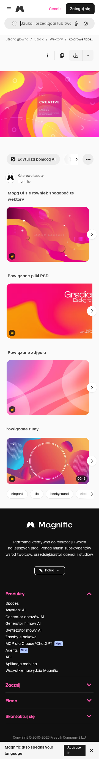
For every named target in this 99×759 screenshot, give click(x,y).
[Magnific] (49, 526)
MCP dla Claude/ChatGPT (34, 643)
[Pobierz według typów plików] (88, 55)
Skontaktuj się (20, 716)
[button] (49, 570)
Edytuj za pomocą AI (37, 159)
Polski (49, 570)
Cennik (55, 8)
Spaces (12, 603)
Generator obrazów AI (25, 616)
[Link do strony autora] (10, 179)
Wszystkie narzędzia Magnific (32, 670)
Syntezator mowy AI (24, 630)
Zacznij (13, 685)
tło (37, 494)
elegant (17, 494)
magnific (24, 181)
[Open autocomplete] (12, 23)
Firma (11, 700)
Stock (39, 39)
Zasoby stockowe (21, 636)
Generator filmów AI (23, 623)
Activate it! (74, 750)
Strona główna (17, 39)
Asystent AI (16, 609)
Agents (16, 650)
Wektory (56, 39)
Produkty (15, 593)
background (59, 494)
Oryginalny (38, 73)
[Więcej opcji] (47, 55)
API (9, 656)
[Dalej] (76, 159)
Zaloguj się (80, 8)
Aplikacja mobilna (21, 663)
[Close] (91, 750)
